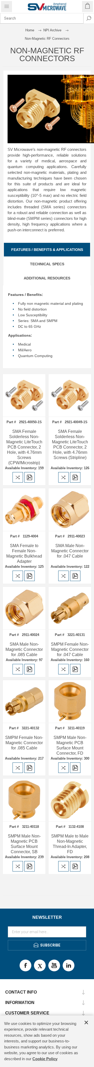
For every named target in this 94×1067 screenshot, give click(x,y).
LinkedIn (68, 965)
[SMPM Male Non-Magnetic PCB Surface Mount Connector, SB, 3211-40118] (24, 800)
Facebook (25, 965)
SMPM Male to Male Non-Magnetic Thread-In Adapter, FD (70, 844)
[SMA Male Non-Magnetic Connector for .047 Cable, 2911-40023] (70, 509)
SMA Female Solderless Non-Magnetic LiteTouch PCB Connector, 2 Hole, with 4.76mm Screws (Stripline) (70, 444)
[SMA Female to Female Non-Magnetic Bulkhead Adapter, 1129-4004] (24, 509)
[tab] (47, 249)
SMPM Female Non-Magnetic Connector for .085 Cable (24, 742)
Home (29, 30)
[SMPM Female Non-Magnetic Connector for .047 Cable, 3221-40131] (70, 608)
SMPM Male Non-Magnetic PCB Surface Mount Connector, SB (24, 844)
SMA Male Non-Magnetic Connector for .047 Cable (70, 550)
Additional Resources (47, 278)
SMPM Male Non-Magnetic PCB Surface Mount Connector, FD (70, 745)
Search (89, 18)
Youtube (54, 965)
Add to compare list (18, 477)
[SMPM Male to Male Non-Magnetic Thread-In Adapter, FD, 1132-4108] (70, 800)
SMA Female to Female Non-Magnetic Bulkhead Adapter (24, 553)
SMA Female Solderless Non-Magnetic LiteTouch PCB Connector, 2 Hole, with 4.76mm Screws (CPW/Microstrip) (24, 447)
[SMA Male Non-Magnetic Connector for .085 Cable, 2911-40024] (24, 608)
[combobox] (42, 18)
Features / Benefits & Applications (47, 250)
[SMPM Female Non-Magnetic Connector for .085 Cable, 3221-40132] (24, 701)
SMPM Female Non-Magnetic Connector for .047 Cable (70, 649)
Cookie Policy (44, 1059)
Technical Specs (47, 264)
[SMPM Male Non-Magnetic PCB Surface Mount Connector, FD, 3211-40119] (70, 701)
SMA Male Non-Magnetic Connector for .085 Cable (24, 649)
